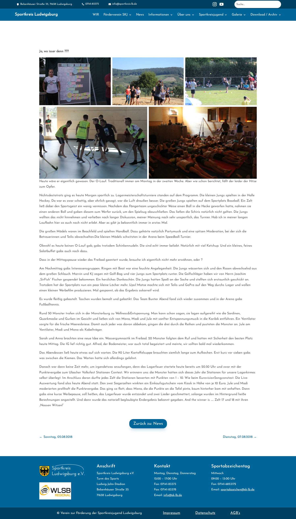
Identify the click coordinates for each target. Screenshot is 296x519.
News (140, 14)
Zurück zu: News (148, 424)
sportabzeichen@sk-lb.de (238, 489)
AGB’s (235, 513)
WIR (96, 14)
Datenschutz (205, 513)
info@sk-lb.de (173, 495)
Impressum (171, 513)
